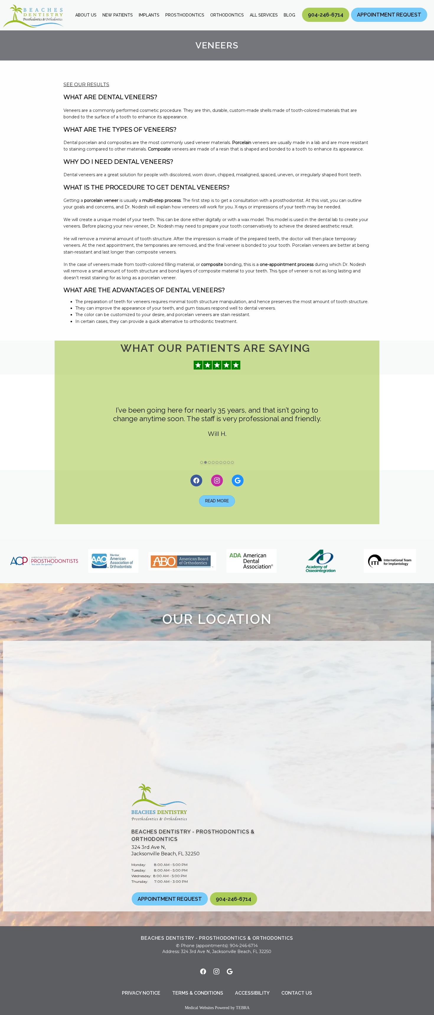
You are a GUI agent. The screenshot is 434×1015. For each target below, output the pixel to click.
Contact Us (296, 993)
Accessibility (252, 993)
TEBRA (242, 1008)
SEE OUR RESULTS (86, 84)
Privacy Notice (141, 993)
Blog (289, 15)
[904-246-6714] (325, 21)
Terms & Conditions (197, 993)
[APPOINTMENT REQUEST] (389, 21)
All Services (264, 15)
